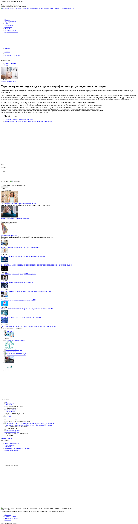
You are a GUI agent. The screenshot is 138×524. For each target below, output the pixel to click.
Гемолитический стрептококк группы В (17, 448)
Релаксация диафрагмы (12, 443)
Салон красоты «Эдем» (12, 432)
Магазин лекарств (10, 30)
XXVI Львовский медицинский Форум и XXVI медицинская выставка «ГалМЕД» (27, 309)
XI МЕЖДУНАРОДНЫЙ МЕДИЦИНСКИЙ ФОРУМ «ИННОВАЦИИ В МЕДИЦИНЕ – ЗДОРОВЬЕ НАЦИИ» (37, 265)
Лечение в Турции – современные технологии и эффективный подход (23, 256)
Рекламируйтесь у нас (12, 518)
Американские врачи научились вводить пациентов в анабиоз (21, 317)
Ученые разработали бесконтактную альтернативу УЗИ (18, 300)
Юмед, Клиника (10, 411)
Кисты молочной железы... (9, 235)
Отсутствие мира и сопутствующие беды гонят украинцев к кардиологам (28, 121)
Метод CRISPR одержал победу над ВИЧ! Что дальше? (18, 274)
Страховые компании (11, 32)
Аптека (7, 418)
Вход (6, 65)
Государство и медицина (12, 55)
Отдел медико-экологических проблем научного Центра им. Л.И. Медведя (28, 425)
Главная (7, 48)
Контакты (8, 520)
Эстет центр (8, 404)
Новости (7, 20)
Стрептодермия (9, 445)
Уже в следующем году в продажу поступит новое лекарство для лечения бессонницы (28, 326)
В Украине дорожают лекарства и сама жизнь (19, 119)
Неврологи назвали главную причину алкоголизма (17, 282)
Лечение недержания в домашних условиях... (15, 218)
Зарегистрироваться (11, 63)
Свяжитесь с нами (10, 516)
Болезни (7, 28)
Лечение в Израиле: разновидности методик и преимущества (20, 247)
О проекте (8, 515)
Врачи (6, 23)
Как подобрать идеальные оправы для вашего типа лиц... (19, 203)
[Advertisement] (35, 13)
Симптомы (8, 27)
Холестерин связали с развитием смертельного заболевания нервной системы (26, 291)
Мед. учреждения (10, 22)
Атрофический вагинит (12, 450)
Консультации (9, 25)
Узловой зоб (8, 446)
